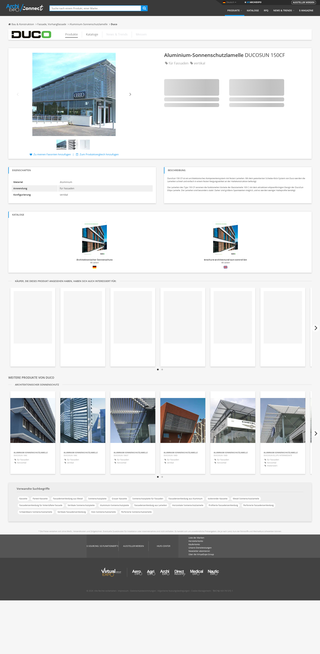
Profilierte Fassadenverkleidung (223, 505)
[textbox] (95, 8)
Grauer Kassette (119, 498)
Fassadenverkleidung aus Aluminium (185, 498)
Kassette (23, 498)
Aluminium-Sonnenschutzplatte (114, 505)
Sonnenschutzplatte (97, 498)
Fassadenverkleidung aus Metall (68, 498)
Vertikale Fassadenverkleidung (72, 512)
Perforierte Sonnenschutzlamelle (136, 512)
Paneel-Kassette (40, 498)
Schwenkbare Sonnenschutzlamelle (35, 512)
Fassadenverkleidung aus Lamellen (150, 505)
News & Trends (282, 10)
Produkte (233, 10)
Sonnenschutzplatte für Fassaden (147, 498)
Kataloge (253, 10)
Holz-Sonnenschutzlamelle (103, 512)
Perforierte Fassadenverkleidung (258, 505)
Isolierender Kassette (218, 498)
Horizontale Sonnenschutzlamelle (187, 505)
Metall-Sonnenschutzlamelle (246, 498)
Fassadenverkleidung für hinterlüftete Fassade (40, 505)
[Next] (130, 94)
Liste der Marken (196, 537)
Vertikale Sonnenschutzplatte (81, 505)
